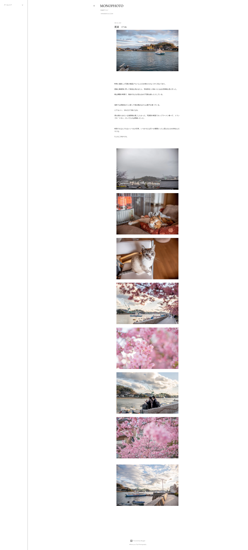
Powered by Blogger (139, 540)
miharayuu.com (107, 14)
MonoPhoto (111, 5)
